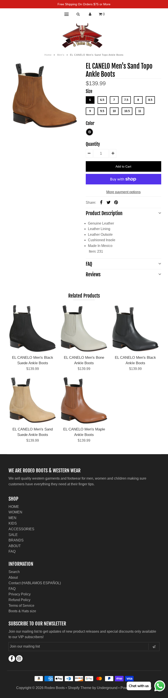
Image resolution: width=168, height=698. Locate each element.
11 (139, 111)
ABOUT (15, 546)
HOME (14, 507)
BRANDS (16, 540)
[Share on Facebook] (101, 202)
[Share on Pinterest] (116, 202)
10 (114, 111)
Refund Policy (19, 600)
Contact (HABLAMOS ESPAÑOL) (35, 583)
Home (48, 55)
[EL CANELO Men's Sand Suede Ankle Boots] (33, 400)
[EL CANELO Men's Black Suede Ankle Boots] (33, 328)
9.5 (102, 111)
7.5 (126, 100)
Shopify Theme (79, 688)
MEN (12, 518)
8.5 (150, 100)
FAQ (12, 551)
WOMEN (15, 512)
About (13, 577)
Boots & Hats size (22, 611)
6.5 (102, 100)
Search (14, 572)
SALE (13, 535)
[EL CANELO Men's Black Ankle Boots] (135, 328)
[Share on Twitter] (108, 202)
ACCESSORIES (21, 529)
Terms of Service (21, 605)
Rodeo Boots (54, 688)
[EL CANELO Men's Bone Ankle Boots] (84, 328)
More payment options (123, 192)
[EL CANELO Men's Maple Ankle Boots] (84, 400)
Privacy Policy (20, 594)
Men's (61, 55)
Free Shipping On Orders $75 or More (84, 4)
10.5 (127, 111)
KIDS (13, 523)
